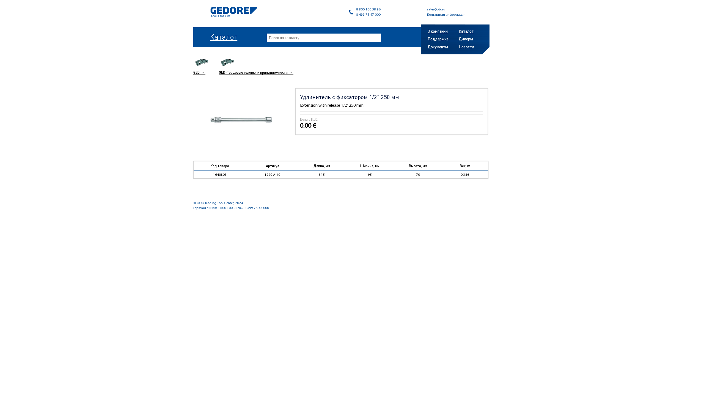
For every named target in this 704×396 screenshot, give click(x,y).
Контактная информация (446, 14)
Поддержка (438, 38)
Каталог (223, 36)
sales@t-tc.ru (436, 9)
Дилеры (466, 38)
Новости (466, 46)
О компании (438, 31)
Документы (438, 46)
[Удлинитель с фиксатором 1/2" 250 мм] (241, 119)
